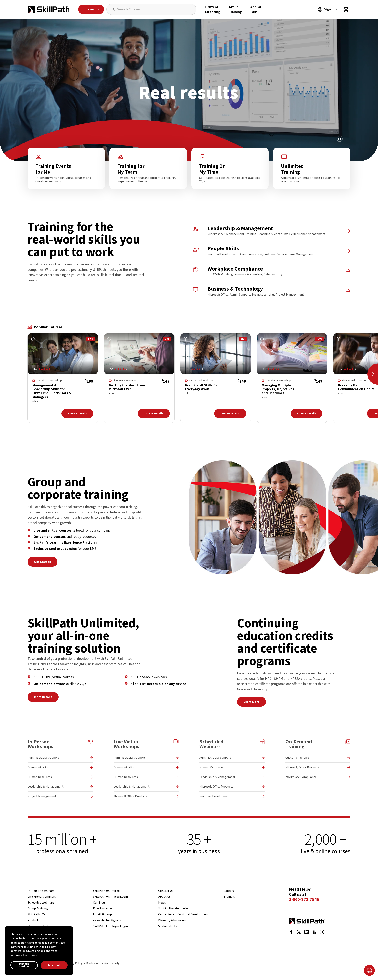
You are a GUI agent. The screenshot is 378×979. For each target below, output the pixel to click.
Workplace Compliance (301, 777)
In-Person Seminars (41, 891)
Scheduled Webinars (41, 902)
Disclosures (93, 963)
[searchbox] (151, 9)
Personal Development (215, 796)
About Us (164, 897)
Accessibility (111, 963)
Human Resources (40, 777)
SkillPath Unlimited (106, 891)
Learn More (251, 702)
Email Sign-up (102, 914)
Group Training (235, 9)
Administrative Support (43, 758)
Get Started (42, 562)
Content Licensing (212, 9)
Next (372, 374)
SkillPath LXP (37, 914)
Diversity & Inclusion (172, 920)
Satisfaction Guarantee (173, 908)
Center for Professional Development (183, 914)
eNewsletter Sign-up (107, 920)
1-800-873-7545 (304, 899)
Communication (38, 767)
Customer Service (297, 758)
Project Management (42, 796)
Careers (229, 891)
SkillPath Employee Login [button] (110, 926)
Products (34, 920)
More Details (43, 697)
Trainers (229, 897)
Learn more (30, 955)
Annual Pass (255, 9)
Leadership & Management (46, 786)
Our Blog (99, 902)
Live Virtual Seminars (42, 897)
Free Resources (103, 908)
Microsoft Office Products (130, 796)
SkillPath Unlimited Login (110, 897)
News (162, 902)
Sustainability (167, 926)
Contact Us (165, 891)
